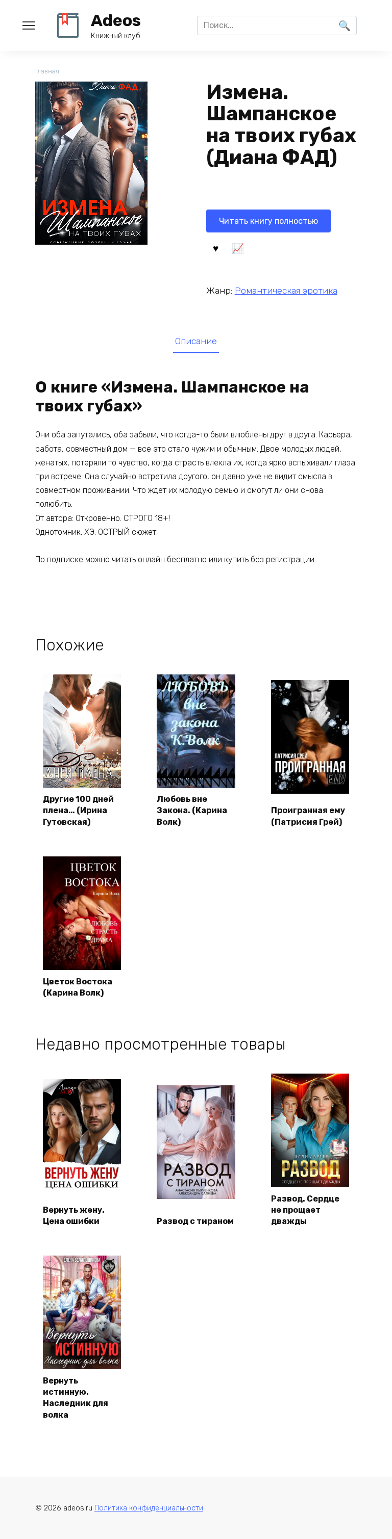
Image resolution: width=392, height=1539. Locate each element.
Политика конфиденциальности (148, 1508)
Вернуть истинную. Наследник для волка (75, 1398)
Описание (196, 341)
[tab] (195, 341)
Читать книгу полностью (268, 221)
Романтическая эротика (286, 290)
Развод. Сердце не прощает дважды (305, 1210)
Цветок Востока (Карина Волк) (77, 987)
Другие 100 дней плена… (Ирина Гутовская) (78, 810)
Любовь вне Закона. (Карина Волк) (192, 810)
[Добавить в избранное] (216, 247)
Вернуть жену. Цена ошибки (74, 1215)
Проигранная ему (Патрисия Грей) (308, 815)
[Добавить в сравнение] (238, 247)
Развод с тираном (195, 1221)
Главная (47, 71)
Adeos (116, 20)
